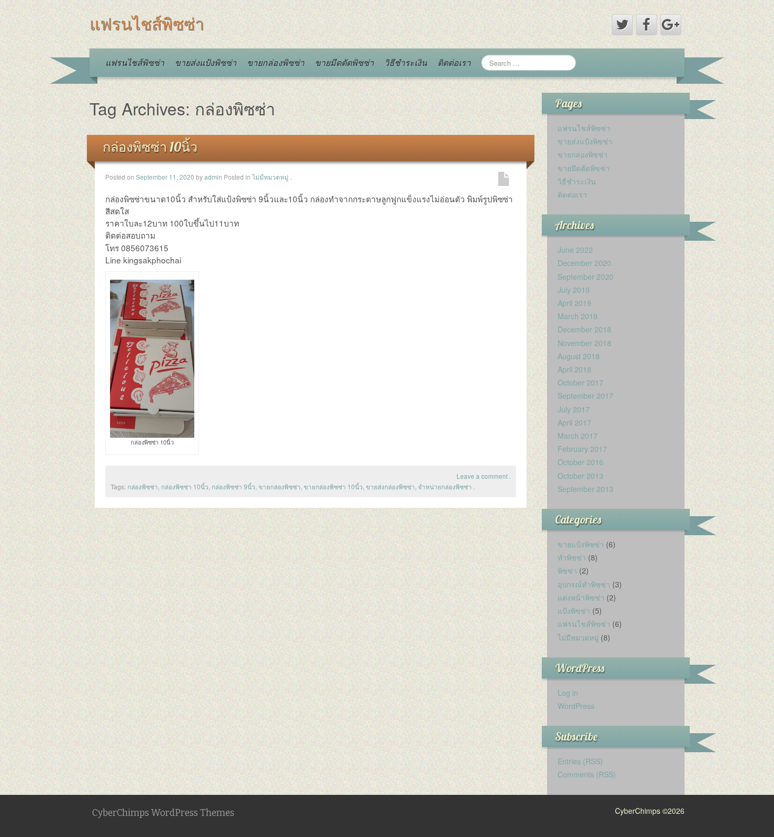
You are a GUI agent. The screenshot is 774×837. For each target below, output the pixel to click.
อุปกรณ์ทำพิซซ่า (584, 584)
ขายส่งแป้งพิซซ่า (205, 62)
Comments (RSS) (587, 774)
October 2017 (580, 382)
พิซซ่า (567, 570)
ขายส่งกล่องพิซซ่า (390, 486)
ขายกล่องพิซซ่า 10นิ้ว (333, 486)
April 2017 (574, 422)
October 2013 (580, 475)
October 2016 (580, 462)
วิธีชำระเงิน (405, 62)
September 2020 (585, 276)
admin (213, 176)
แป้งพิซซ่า (574, 610)
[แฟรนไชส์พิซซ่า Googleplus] (670, 24)
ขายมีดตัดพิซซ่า (344, 62)
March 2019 (578, 316)
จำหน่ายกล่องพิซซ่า (445, 486)
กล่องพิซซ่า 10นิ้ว (150, 147)
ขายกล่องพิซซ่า (275, 62)
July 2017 (574, 409)
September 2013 (585, 489)
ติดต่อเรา (454, 62)
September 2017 (585, 395)
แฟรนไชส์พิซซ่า (147, 23)
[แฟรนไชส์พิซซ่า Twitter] (622, 24)
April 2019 (574, 303)
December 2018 (584, 329)
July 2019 (574, 289)
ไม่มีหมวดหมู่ (270, 176)
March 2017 (578, 435)
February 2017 (582, 449)
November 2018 (584, 343)
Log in (568, 692)
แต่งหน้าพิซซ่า (581, 597)
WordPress (576, 706)
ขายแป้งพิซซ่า (581, 544)
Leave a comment (482, 475)
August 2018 (579, 356)
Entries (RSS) (580, 761)
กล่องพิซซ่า (142, 486)
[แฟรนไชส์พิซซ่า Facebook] (646, 24)
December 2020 (584, 263)
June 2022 (575, 249)
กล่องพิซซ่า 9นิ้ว (233, 486)
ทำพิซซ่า (572, 557)
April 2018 (574, 369)
